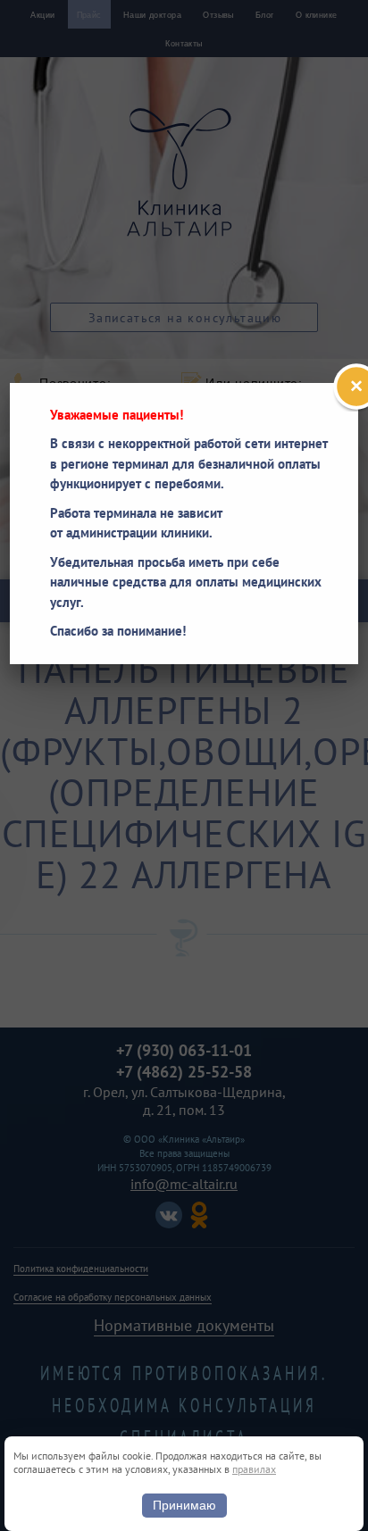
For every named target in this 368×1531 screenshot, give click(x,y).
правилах (254, 1469)
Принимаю (184, 1505)
